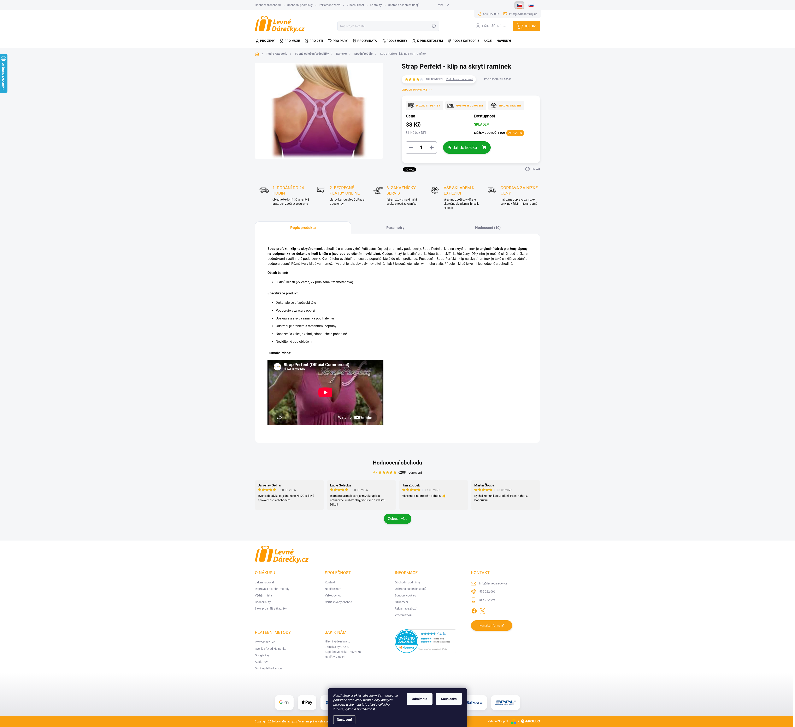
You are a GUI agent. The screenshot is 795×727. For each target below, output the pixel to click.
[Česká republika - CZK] (519, 5)
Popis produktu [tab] (303, 227)
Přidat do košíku (462, 147)
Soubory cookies (405, 595)
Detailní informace (414, 89)
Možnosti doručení (469, 105)
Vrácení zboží (355, 5)
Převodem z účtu (265, 642)
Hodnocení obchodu (268, 5)
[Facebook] (474, 610)
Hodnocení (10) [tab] (488, 227)
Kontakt (330, 582)
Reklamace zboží (329, 5)
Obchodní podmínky (300, 5)
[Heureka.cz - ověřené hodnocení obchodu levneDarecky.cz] (426, 641)
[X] (482, 610)
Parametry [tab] (395, 227)
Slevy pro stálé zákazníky (271, 608)
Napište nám (333, 588)
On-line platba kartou (268, 668)
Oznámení (401, 602)
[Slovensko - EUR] (531, 5)
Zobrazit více (397, 519)
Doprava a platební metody (272, 588)
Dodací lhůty (263, 602)
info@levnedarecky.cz (493, 583)
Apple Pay (261, 661)
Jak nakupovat (264, 582)
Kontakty (376, 5)
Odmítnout (419, 699)
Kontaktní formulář (491, 625)
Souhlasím (449, 699)
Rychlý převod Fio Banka (270, 648)
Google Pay (262, 655)
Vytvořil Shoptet (498, 721)
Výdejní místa (263, 595)
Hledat (433, 26)
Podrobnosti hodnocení (459, 79)
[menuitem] (266, 41)
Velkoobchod (333, 595)
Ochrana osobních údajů (403, 5)
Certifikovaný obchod (338, 602)
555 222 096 (487, 591)
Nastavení (344, 720)
